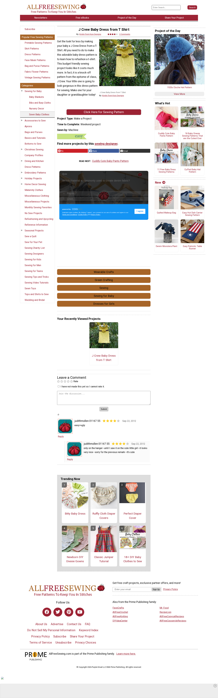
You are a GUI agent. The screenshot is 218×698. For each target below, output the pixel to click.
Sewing (103, 288)
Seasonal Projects (34, 230)
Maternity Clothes (34, 190)
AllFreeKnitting (120, 616)
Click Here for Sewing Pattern (104, 112)
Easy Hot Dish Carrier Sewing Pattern (192, 214)
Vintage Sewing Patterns (37, 77)
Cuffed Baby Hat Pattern (192, 170)
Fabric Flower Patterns (36, 71)
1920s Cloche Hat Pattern (179, 87)
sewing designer (106, 143)
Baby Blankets (36, 97)
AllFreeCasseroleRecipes (173, 620)
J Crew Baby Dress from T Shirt (104, 358)
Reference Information (36, 224)
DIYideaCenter (120, 620)
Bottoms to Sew (33, 143)
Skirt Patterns (32, 48)
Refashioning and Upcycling (39, 219)
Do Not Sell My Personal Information (51, 630)
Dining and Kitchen (34, 161)
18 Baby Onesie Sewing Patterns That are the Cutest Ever (192, 136)
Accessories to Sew (35, 120)
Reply (61, 436)
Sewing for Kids (33, 259)
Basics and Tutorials (35, 138)
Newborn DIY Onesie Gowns (75, 559)
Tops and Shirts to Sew (37, 294)
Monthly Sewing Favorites (38, 207)
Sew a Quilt (30, 236)
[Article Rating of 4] (113, 34)
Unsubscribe (63, 642)
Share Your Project (82, 636)
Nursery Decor (36, 108)
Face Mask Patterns (35, 60)
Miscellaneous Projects (37, 201)
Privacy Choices (85, 642)
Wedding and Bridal (35, 300)
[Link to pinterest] (68, 612)
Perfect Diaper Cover (133, 516)
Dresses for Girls (103, 303)
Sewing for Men (33, 265)
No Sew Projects (33, 213)
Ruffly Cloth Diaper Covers (103, 516)
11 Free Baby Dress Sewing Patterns (166, 170)
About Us (41, 624)
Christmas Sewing (34, 149)
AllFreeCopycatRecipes (172, 616)
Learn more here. (126, 653)
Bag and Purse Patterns (37, 66)
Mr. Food (164, 607)
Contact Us (74, 624)
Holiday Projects (33, 178)
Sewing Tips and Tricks (37, 276)
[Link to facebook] (46, 612)
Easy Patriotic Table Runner (192, 247)
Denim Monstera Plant (166, 246)
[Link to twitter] (57, 612)
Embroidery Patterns (35, 172)
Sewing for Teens (34, 271)
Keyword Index (88, 630)
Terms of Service (40, 642)
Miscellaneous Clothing (37, 195)
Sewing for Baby (33, 91)
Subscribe (30, 29)
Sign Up (156, 589)
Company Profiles (34, 155)
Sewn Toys (30, 288)
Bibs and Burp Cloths (40, 102)
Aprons (28, 126)
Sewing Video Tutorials (36, 282)
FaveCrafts (118, 607)
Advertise (57, 624)
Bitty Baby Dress (75, 513)
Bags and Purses (33, 132)
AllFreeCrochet (120, 612)
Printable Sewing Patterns (38, 42)
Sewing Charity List (35, 248)
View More (179, 94)
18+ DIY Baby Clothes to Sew (132, 559)
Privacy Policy (40, 636)
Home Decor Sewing (35, 184)
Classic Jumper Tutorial (103, 559)
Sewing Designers (34, 253)
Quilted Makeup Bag (166, 213)
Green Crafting (104, 280)
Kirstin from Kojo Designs (90, 34)
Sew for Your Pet (33, 242)
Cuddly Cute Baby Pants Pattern (110, 161)
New (158, 182)
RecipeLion (165, 612)
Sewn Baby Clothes (39, 114)
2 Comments (124, 34)
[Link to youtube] (79, 612)
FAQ (87, 624)
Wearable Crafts (104, 272)
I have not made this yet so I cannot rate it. (82, 386)
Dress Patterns (32, 54)
